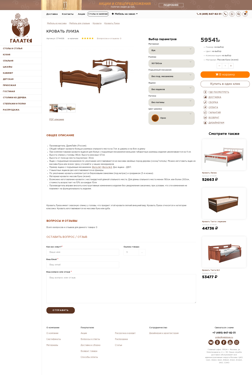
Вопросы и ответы (90, 339)
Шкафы (7, 67)
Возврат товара (89, 351)
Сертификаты (53, 339)
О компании (52, 333)
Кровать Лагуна (209, 173)
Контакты (68, 14)
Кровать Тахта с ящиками (214, 221)
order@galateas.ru (224, 337)
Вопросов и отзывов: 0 (109, 38)
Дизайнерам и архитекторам (164, 333)
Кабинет (8, 73)
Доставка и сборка (90, 345)
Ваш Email (52, 259)
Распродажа (121, 339)
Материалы (52, 345)
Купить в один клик (225, 84)
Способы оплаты (89, 357)
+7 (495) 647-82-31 (224, 333)
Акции (81, 14)
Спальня (8, 61)
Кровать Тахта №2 (211, 270)
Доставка (52, 14)
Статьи (118, 345)
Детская (8, 79)
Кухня (6, 55)
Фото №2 (107, 167)
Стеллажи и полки (14, 104)
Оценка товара (131, 247)
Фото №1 (96, 167)
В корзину (226, 74)
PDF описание (56, 119)
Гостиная (9, 91)
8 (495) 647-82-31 (210, 14)
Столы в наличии (98, 14)
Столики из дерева (14, 98)
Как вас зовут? (54, 247)
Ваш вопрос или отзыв (59, 272)
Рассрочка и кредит (125, 333)
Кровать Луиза (112, 23)
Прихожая (9, 85)
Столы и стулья (12, 48)
